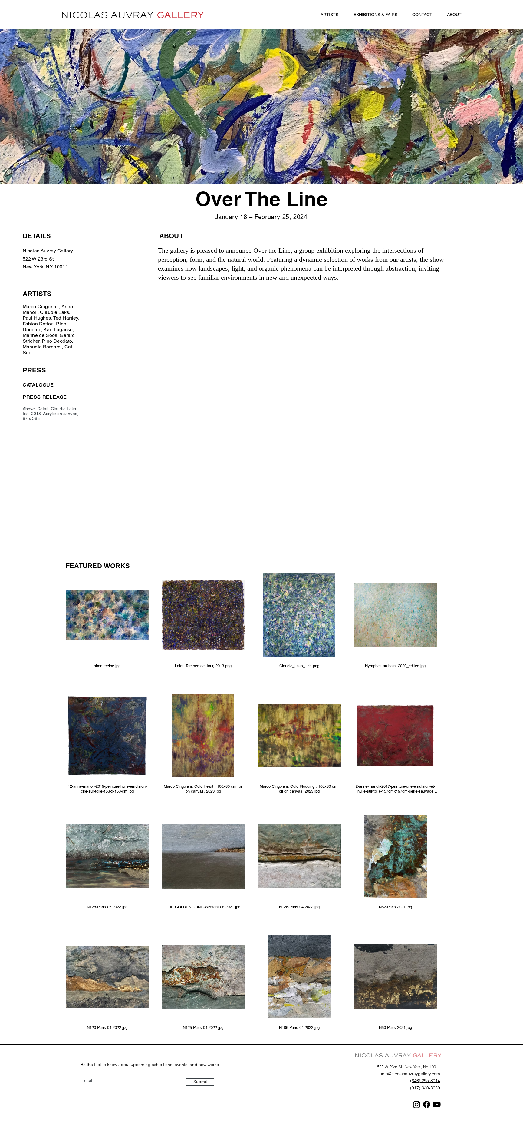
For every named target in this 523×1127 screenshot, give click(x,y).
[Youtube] (436, 1104)
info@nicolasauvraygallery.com (410, 1073)
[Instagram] (416, 1104)
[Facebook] (426, 1104)
